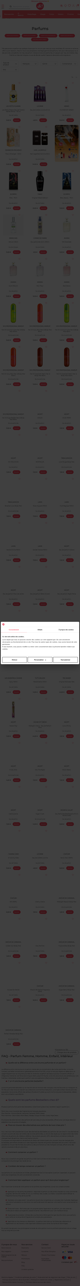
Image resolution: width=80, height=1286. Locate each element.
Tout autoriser (65, 660)
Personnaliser (39, 660)
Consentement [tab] (14, 629)
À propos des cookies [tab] (66, 629)
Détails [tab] (40, 629)
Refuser (14, 660)
